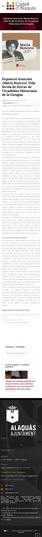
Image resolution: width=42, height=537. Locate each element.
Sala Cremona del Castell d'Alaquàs (17, 105)
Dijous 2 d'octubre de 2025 (14, 100)
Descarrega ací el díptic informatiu (15, 310)
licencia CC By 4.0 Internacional (22, 530)
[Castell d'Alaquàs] (21, 6)
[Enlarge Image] (21, 52)
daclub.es (21, 532)
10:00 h (11, 103)
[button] (21, 444)
